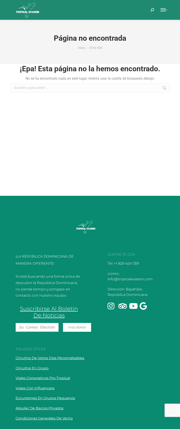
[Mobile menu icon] (163, 10)
